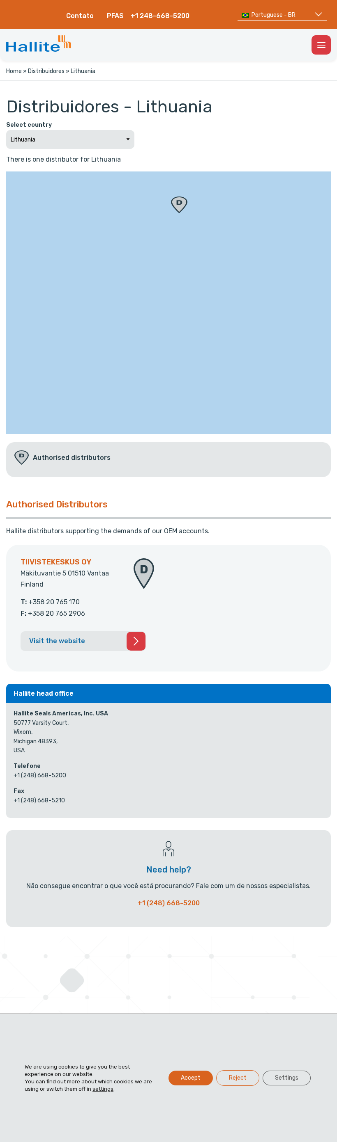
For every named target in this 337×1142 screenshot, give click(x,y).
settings (102, 1089)
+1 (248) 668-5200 (169, 903)
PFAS (115, 16)
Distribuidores (46, 71)
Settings (286, 1077)
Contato (80, 16)
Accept (191, 1077)
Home (14, 71)
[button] (179, 205)
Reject (238, 1077)
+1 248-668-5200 (160, 16)
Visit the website (57, 641)
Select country (29, 124)
